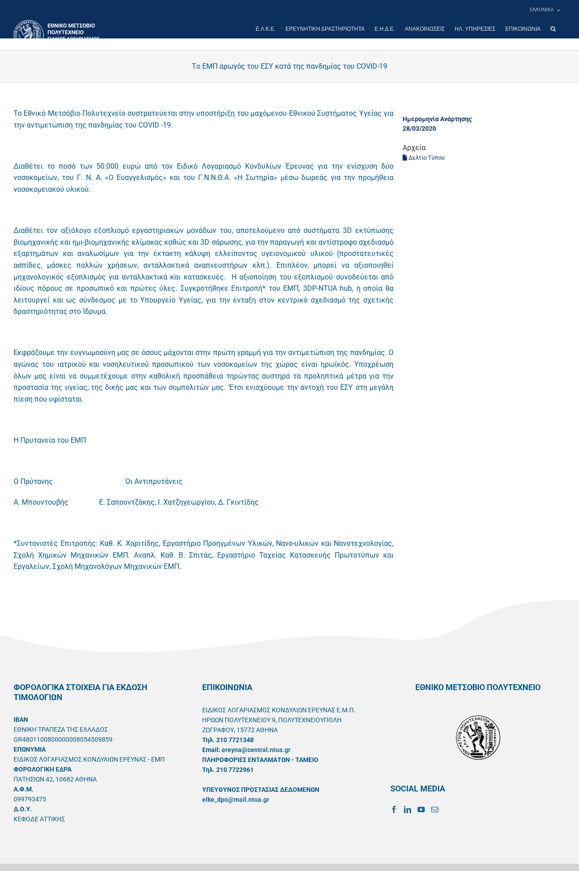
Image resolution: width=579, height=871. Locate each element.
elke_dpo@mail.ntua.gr (235, 799)
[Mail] (434, 809)
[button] (553, 29)
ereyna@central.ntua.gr (256, 749)
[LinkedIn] (407, 809)
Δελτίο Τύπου (426, 157)
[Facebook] (394, 809)
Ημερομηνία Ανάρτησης (437, 119)
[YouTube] (421, 809)
